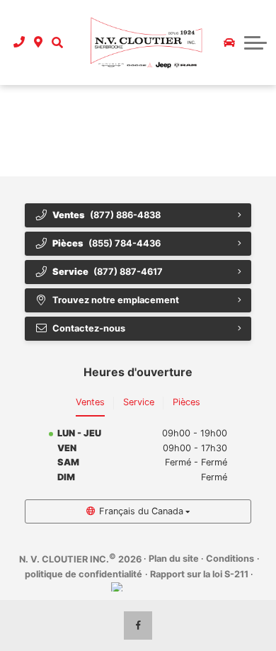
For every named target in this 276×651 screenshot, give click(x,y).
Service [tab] (138, 402)
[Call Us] (19, 42)
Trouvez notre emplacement (115, 300)
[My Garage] (229, 42)
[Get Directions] (38, 42)
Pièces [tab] (186, 402)
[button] (57, 42)
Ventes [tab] (90, 402)
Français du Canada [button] (141, 511)
